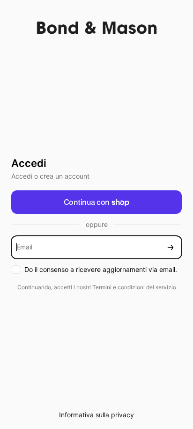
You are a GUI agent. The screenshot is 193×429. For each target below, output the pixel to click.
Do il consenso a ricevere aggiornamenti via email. (100, 269)
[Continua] (170, 247)
